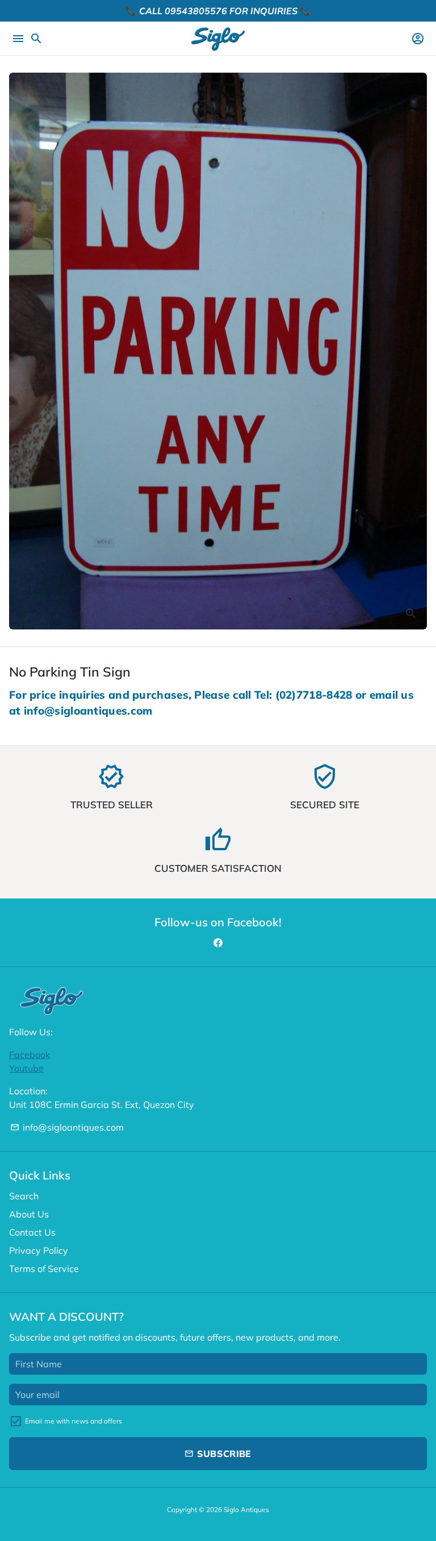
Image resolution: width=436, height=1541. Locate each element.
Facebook (29, 1054)
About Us (29, 1214)
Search (24, 1196)
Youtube (26, 1068)
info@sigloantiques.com (67, 1127)
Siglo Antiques (246, 1509)
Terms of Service (44, 1268)
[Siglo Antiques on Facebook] (218, 942)
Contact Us (32, 1232)
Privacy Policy (38, 1250)
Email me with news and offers (73, 1421)
